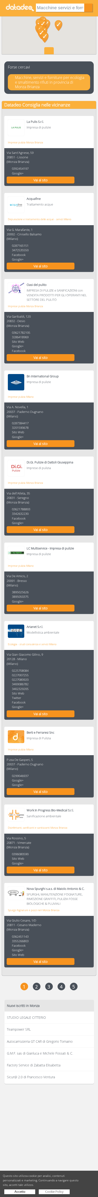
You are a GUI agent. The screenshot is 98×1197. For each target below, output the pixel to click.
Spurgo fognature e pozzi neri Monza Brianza (33, 910)
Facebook (18, 255)
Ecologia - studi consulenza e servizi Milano (32, 644)
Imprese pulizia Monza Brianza (25, 142)
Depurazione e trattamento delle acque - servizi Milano (39, 219)
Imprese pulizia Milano (21, 396)
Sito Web (18, 341)
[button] (45, 37)
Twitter (16, 698)
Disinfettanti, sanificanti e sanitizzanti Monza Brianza (37, 827)
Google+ (18, 173)
